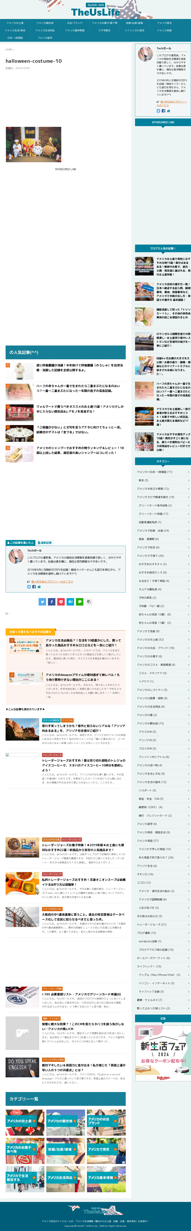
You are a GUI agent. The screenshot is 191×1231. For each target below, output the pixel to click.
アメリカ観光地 (44, 23)
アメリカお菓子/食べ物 (104, 23)
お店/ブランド (75, 23)
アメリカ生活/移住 (15, 30)
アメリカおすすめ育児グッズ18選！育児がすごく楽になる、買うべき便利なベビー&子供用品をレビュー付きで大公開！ (173, 442)
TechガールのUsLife (95, 9)
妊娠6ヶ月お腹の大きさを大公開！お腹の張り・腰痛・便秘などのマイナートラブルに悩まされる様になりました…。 (173, 366)
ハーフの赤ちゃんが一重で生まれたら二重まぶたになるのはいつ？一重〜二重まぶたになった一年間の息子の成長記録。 (173, 391)
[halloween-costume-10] (70, 602)
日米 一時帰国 (15, 37)
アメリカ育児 (164, 23)
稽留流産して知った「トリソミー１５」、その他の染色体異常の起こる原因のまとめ (173, 313)
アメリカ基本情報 (74, 30)
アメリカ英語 (164, 30)
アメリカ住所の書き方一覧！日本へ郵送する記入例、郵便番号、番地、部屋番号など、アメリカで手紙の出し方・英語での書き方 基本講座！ (173, 292)
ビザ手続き (104, 30)
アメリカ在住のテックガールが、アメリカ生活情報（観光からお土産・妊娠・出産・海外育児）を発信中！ (95, 1221)
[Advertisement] (66, 98)
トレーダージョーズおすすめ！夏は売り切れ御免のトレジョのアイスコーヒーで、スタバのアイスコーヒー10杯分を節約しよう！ (84, 765)
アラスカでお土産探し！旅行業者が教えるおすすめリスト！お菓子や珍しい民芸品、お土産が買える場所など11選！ (173, 416)
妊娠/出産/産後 (134, 23)
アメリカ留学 (45, 37)
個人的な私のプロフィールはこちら (52, 582)
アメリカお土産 (15, 23)
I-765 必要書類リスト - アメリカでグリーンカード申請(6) (81, 994)
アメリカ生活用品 (45, 30)
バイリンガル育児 (134, 30)
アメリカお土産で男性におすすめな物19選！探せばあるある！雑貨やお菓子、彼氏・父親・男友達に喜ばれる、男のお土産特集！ (173, 266)
